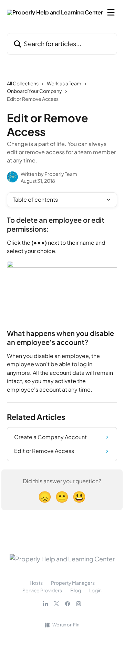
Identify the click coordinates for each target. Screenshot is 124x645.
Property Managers (73, 583)
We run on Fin (65, 624)
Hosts (36, 583)
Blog (75, 590)
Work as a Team (64, 83)
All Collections (23, 83)
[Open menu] (111, 12)
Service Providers (42, 590)
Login (95, 590)
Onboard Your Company (34, 91)
